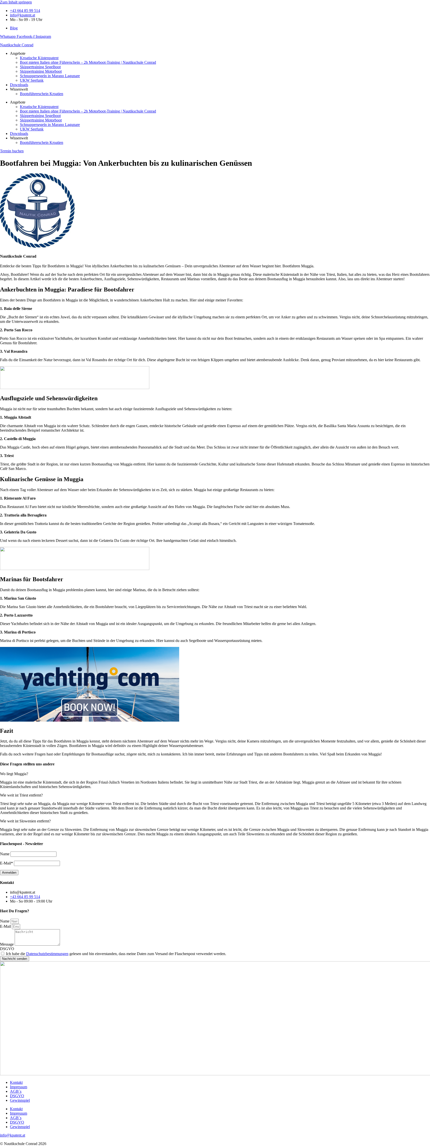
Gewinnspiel (20, 1100)
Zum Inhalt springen (16, 2)
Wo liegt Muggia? (14, 774)
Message (7, 944)
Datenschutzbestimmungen (47, 954)
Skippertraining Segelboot (40, 67)
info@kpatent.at (12, 1135)
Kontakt (16, 1082)
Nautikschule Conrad (16, 45)
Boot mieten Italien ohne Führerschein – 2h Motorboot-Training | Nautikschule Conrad (88, 62)
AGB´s (15, 1091)
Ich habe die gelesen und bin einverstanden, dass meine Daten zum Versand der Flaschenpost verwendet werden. (116, 954)
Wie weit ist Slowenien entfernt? (25, 821)
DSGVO (7, 949)
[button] (215, 774)
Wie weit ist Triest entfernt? (21, 795)
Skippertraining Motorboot (41, 71)
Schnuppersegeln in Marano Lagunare (50, 76)
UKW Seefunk (32, 80)
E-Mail (6, 926)
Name (5, 921)
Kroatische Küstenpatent (39, 58)
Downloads (19, 85)
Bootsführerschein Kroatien (41, 94)
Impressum (18, 1087)
